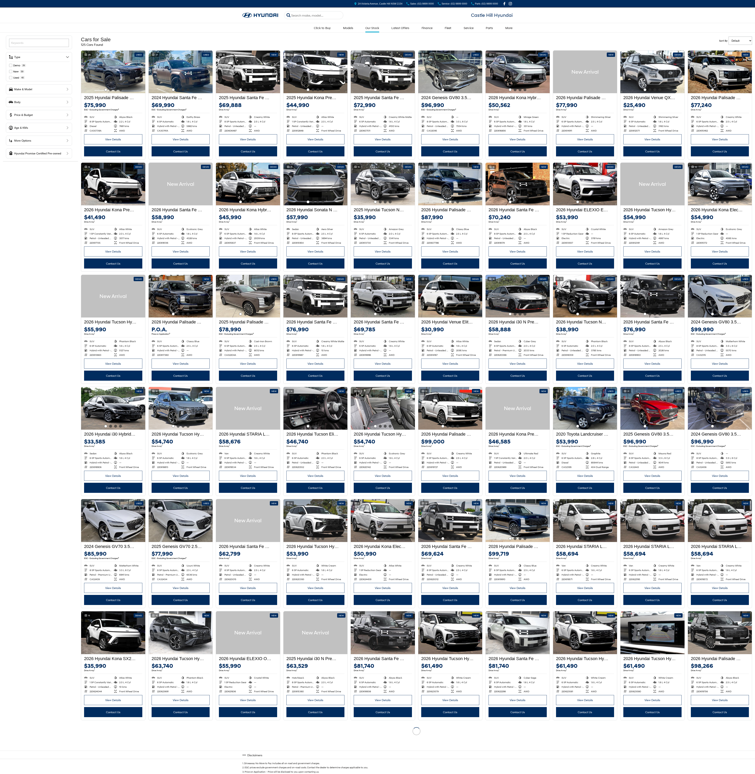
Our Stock (372, 28)
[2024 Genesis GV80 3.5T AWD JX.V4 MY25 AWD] (450, 72)
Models (348, 28)
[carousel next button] (141, 72)
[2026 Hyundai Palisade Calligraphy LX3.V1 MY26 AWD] (450, 184)
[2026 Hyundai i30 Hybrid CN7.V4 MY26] (113, 408)
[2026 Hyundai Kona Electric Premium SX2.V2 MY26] (720, 184)
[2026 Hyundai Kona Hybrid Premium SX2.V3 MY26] (518, 72)
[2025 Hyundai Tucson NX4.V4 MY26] (383, 184)
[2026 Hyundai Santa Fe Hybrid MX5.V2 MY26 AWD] (181, 184)
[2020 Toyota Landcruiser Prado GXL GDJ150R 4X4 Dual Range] (585, 408)
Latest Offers (400, 28)
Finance (427, 28)
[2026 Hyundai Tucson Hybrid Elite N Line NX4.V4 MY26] (181, 408)
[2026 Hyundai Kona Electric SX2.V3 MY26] (383, 520)
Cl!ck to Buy (322, 28)
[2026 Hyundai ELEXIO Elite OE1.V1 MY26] (585, 184)
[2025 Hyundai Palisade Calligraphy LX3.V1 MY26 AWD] (248, 296)
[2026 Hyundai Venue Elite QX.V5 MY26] (450, 296)
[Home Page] (260, 15)
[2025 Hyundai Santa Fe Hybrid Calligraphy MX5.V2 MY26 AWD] (383, 72)
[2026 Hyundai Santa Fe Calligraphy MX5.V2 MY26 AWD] (652, 296)
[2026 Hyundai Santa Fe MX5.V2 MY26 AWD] (248, 520)
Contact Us (113, 151)
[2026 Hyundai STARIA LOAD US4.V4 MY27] (248, 408)
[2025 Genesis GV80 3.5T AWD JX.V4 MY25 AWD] (652, 408)
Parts (489, 28)
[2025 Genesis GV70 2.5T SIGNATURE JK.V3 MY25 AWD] (181, 520)
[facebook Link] (504, 3)
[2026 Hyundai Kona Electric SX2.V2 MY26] (383, 744)
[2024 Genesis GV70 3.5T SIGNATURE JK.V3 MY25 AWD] (113, 520)
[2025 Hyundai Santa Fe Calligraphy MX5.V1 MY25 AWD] (248, 72)
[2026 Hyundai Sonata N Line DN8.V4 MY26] (315, 184)
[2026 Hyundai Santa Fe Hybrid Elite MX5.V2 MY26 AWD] (383, 296)
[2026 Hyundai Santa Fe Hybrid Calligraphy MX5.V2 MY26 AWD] (315, 296)
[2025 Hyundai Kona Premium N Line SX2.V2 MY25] (315, 72)
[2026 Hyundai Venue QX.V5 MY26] (652, 72)
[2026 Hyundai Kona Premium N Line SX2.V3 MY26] (518, 408)
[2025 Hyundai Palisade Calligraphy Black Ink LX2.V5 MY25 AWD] (113, 72)
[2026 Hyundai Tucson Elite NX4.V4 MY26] (315, 408)
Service (469, 28)
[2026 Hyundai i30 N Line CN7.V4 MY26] (585, 744)
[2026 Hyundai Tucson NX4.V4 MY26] (585, 296)
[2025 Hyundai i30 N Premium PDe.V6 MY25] (315, 632)
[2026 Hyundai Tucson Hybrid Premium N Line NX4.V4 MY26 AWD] (181, 632)
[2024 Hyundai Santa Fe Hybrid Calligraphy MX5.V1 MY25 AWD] (181, 72)
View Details (113, 139)
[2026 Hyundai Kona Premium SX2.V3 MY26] (113, 184)
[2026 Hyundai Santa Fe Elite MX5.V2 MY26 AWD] (518, 184)
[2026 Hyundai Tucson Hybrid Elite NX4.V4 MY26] (315, 744)
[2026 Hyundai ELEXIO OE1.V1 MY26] (248, 632)
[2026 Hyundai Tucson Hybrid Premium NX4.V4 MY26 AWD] (652, 184)
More (509, 28)
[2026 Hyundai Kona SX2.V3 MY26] (113, 632)
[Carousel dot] (105, 89)
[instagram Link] (510, 3)
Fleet (448, 28)
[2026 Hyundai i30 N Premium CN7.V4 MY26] (518, 296)
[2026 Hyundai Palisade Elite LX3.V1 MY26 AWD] (585, 72)
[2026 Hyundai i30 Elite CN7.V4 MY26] (248, 744)
